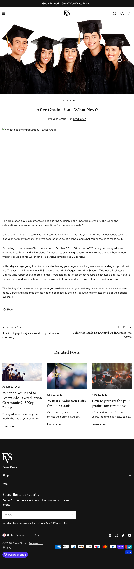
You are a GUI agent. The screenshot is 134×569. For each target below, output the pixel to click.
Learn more (9, 426)
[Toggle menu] (3, 13)
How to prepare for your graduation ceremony (111, 403)
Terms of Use (43, 523)
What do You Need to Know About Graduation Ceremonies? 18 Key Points (22, 400)
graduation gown (85, 288)
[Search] (114, 13)
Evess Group (19, 543)
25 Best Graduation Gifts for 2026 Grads (66, 403)
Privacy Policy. (60, 523)
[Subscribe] (72, 514)
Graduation (79, 119)
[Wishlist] (122, 13)
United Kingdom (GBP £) (21, 535)
